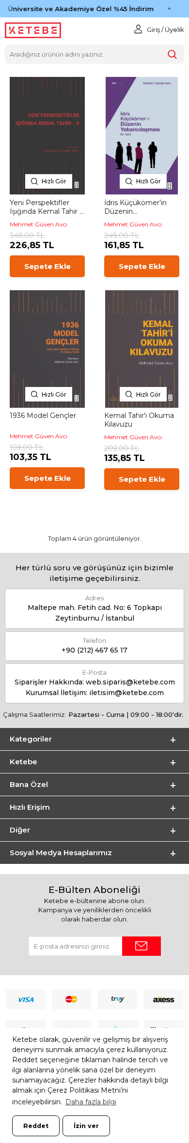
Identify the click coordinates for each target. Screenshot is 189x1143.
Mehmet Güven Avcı (38, 224)
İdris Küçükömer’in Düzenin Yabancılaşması (135, 207)
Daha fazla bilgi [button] (90, 1102)
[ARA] (172, 54)
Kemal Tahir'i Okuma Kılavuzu (139, 420)
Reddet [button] (35, 1125)
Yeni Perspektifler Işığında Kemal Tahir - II (46, 207)
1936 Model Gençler (43, 415)
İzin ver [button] (86, 1125)
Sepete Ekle (47, 266)
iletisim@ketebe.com (126, 692)
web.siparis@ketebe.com (130, 682)
